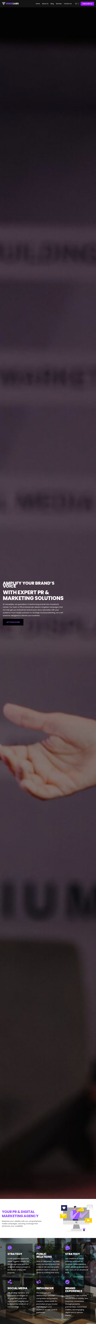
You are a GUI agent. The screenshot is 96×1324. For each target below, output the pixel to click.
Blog (52, 4)
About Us (45, 4)
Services (59, 4)
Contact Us (68, 4)
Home (38, 4)
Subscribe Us (87, 4)
